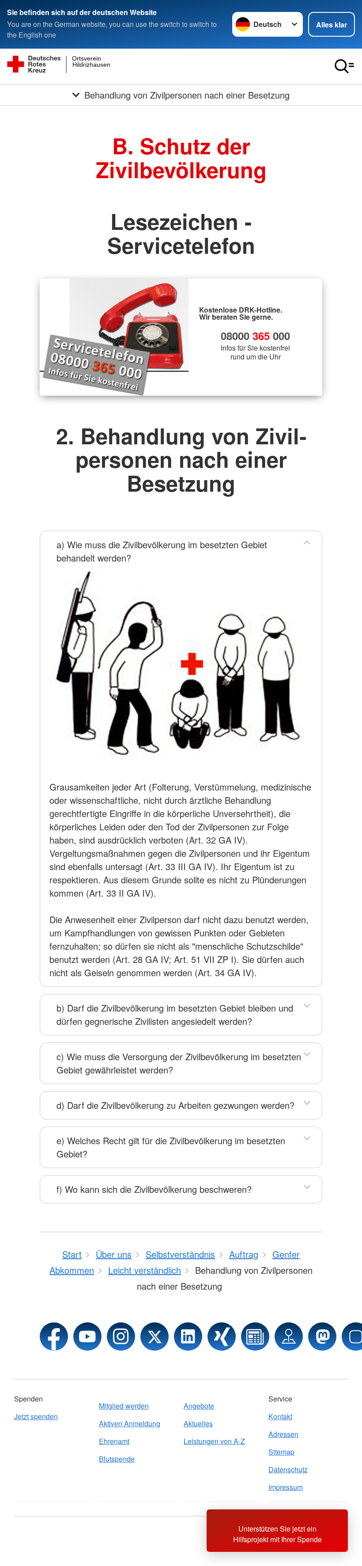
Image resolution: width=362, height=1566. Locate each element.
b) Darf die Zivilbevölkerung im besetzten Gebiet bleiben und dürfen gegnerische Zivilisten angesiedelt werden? (175, 1014)
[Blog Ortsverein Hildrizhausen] (255, 1336)
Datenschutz (288, 1469)
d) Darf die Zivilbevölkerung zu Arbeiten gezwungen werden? (175, 1105)
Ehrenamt (114, 1441)
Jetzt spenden (36, 1416)
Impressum (285, 1487)
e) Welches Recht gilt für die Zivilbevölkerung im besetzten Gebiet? (171, 1147)
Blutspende (117, 1459)
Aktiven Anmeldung (129, 1423)
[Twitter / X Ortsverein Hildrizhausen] (154, 1336)
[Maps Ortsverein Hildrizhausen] (289, 1336)
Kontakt (280, 1416)
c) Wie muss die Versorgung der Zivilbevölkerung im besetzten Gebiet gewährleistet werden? (179, 1063)
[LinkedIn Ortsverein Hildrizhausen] (188, 1336)
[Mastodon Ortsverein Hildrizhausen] (322, 1336)
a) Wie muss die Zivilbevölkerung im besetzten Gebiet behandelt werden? (162, 551)
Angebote (199, 1406)
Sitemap (281, 1452)
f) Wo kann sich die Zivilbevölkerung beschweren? (154, 1189)
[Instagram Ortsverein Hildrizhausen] (121, 1336)
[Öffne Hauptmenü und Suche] (344, 66)
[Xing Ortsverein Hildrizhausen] (221, 1336)
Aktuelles (198, 1423)
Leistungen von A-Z (214, 1441)
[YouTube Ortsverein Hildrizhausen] (87, 1336)
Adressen (283, 1434)
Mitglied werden (124, 1406)
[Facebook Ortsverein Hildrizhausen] (54, 1336)
